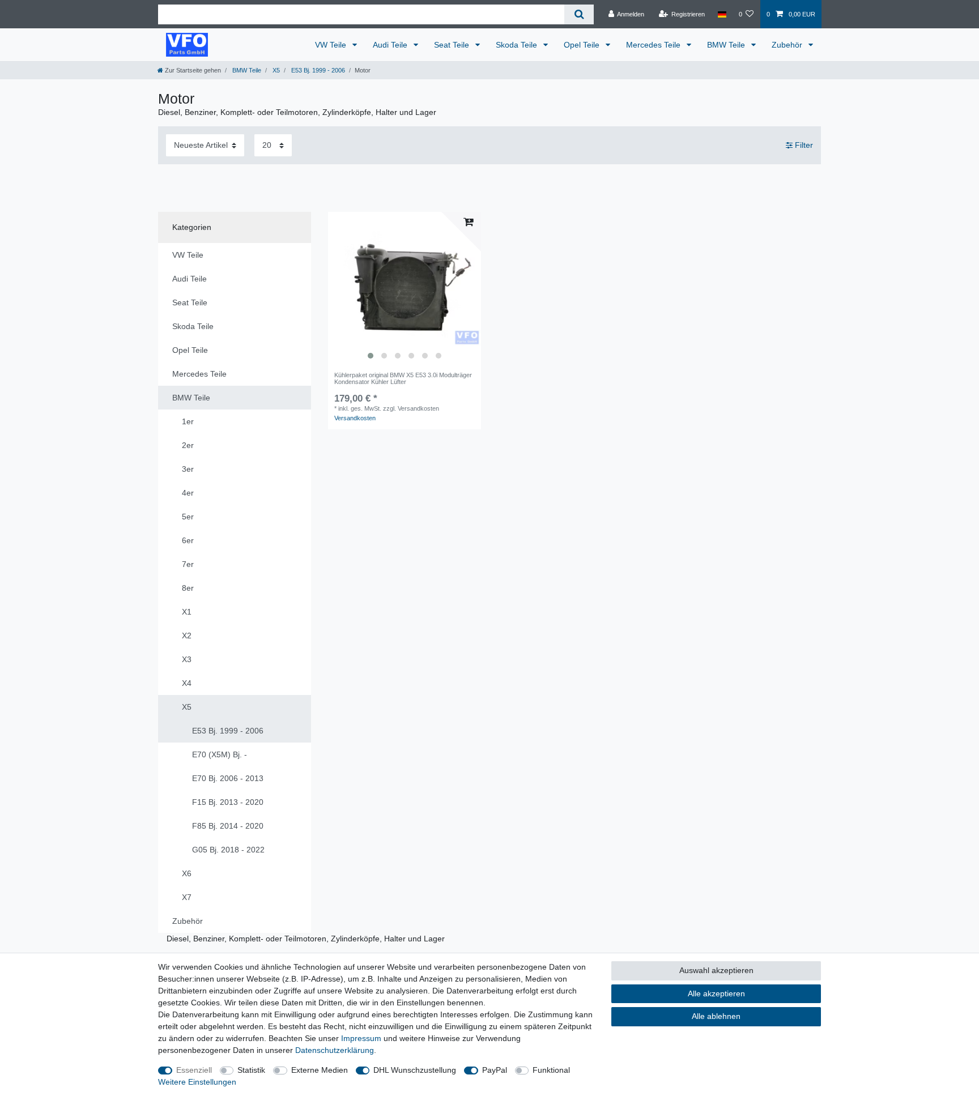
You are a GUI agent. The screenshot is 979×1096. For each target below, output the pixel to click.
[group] (404, 288)
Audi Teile (391, 44)
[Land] (721, 14)
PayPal (494, 1069)
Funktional (551, 1069)
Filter (803, 145)
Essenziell (194, 1069)
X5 (275, 70)
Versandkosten (355, 418)
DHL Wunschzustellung (414, 1069)
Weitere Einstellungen (197, 1081)
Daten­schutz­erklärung (334, 1050)
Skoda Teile (517, 44)
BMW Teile (727, 44)
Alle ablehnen (716, 1016)
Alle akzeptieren (716, 993)
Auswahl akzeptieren (716, 970)
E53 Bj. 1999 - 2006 (317, 70)
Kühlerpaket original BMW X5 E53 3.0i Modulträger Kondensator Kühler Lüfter (403, 378)
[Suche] (578, 14)
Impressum (361, 1038)
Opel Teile (583, 44)
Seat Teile (452, 44)
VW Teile (331, 44)
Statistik (251, 1069)
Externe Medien (319, 1069)
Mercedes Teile (654, 44)
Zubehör (788, 44)
